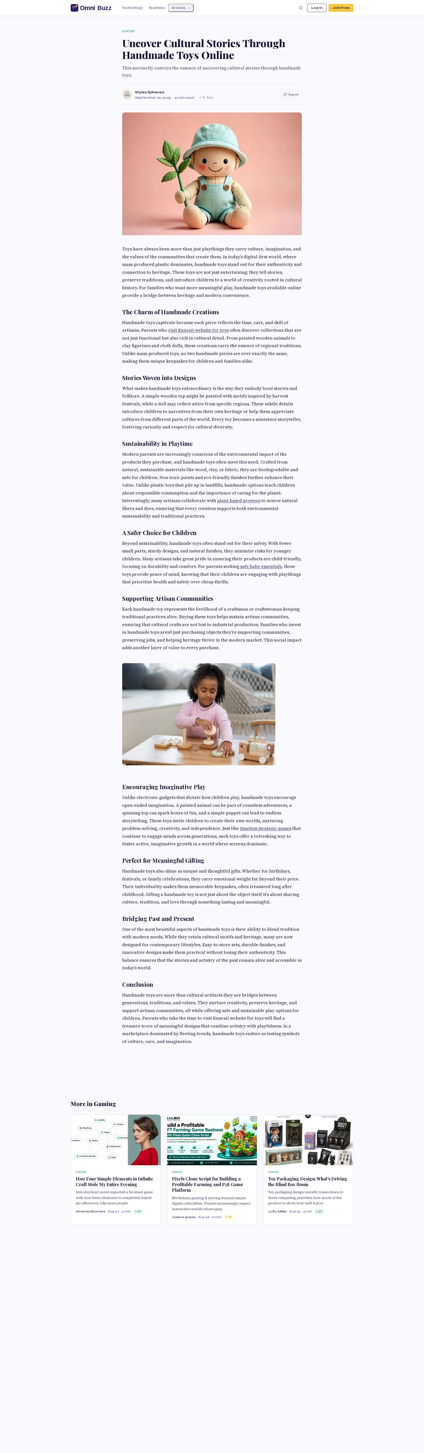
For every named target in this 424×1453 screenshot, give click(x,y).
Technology (132, 8)
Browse (179, 8)
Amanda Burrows (90, 1211)
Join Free (340, 8)
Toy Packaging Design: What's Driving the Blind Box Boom (307, 1181)
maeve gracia (184, 1217)
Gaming (128, 31)
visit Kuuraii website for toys (198, 330)
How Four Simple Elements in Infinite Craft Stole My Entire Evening (114, 1181)
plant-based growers (238, 500)
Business (157, 8)
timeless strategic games (265, 828)
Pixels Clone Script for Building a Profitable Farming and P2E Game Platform (207, 1184)
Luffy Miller (277, 1211)
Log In (316, 8)
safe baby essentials (261, 566)
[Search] (300, 7)
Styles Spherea (149, 92)
